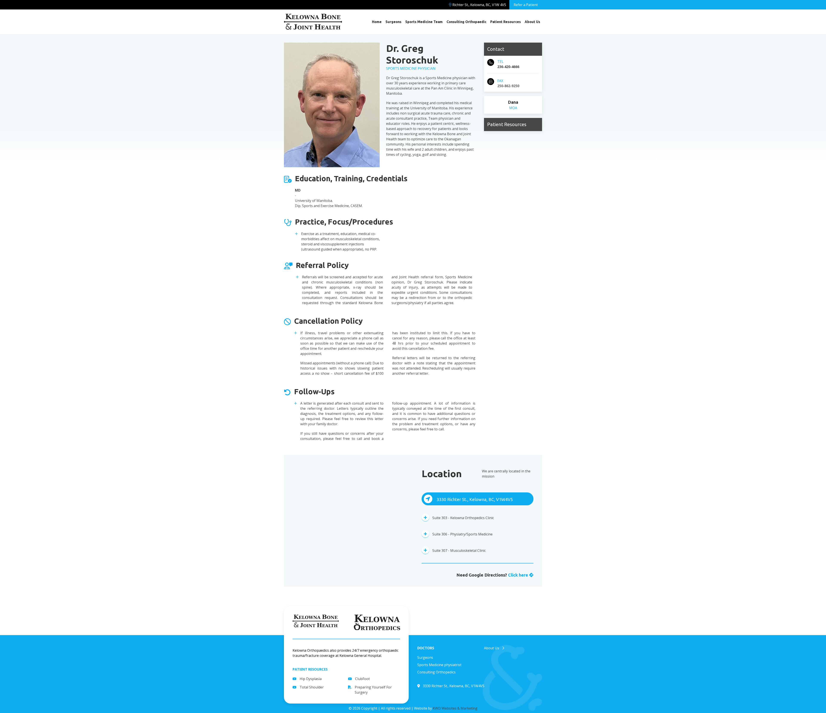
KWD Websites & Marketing (455, 708)
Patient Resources (505, 22)
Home (377, 22)
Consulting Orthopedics (436, 672)
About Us (532, 22)
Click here (518, 574)
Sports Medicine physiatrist (439, 664)
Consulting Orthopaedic (466, 22)
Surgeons (393, 22)
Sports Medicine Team (424, 22)
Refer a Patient (526, 4)
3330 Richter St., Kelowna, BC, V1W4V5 (474, 499)
